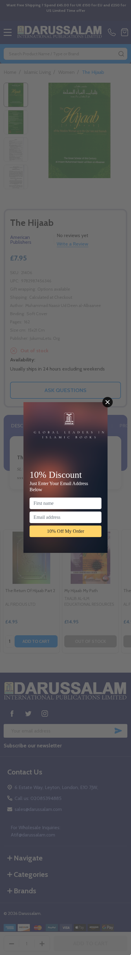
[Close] (107, 402)
